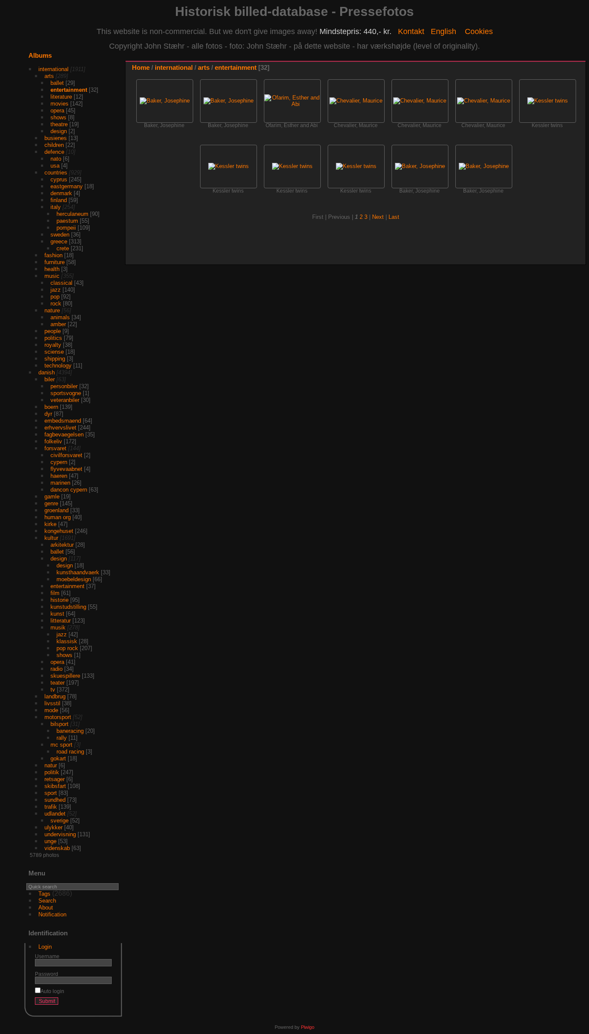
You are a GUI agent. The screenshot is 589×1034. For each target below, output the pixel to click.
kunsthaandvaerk (77, 572)
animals (60, 317)
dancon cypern (68, 489)
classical (61, 283)
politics (53, 338)
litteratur (60, 620)
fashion (53, 255)
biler (49, 379)
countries (55, 172)
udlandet (55, 813)
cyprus (58, 179)
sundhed (55, 800)
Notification (52, 914)
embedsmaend (62, 420)
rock (55, 303)
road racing (70, 751)
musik (58, 627)
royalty (52, 345)
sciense (54, 352)
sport (50, 793)
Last (393, 217)
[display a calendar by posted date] (566, 69)
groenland (56, 510)
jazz (55, 290)
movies (59, 103)
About (45, 907)
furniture (54, 262)
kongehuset (58, 531)
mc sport (61, 744)
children (54, 145)
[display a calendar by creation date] (579, 69)
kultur (51, 538)
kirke (50, 524)
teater (57, 682)
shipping (54, 358)
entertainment (68, 90)
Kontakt (411, 31)
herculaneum (72, 214)
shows (58, 117)
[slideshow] (553, 69)
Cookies (479, 31)
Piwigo (307, 1027)
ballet (57, 83)
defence (54, 152)
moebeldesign (73, 579)
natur (50, 765)
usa (55, 165)
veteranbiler (64, 400)
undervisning (60, 834)
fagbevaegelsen (64, 434)
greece (58, 241)
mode (51, 710)
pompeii (66, 227)
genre (51, 503)
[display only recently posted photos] (113, 62)
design (58, 131)
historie (59, 600)
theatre (59, 124)
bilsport (59, 724)
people (52, 331)
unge (50, 841)
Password (46, 974)
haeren (58, 476)
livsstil (52, 703)
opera (57, 110)
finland (58, 200)
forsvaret (55, 448)
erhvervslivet (60, 427)
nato (55, 159)
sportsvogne (65, 393)
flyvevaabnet (66, 469)
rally (61, 738)
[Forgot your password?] (103, 1003)
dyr (48, 414)
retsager (54, 779)
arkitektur (62, 545)
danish (46, 372)
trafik (50, 807)
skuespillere (65, 676)
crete (62, 248)
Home (141, 67)
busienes (55, 138)
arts (49, 76)
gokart (58, 758)
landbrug (55, 696)
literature (61, 96)
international (53, 69)
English (443, 31)
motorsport (57, 717)
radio (56, 669)
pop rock (67, 648)
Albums (40, 55)
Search (47, 900)
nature (52, 310)
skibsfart (55, 786)
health (52, 269)
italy (55, 207)
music (52, 276)
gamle (52, 496)
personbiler (64, 386)
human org (57, 517)
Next (378, 217)
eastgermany (66, 186)
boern (51, 407)
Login (45, 947)
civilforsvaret (66, 455)
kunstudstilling (68, 607)
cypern (58, 462)
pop (55, 296)
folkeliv (53, 441)
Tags (44, 894)
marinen (60, 483)
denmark (61, 193)
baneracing (70, 731)
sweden (59, 234)
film (55, 593)
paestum (67, 221)
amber (58, 324)
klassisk (66, 641)
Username (47, 956)
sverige (59, 820)
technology (58, 365)
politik (51, 772)
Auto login (52, 991)
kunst (57, 613)
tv (52, 689)
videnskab (57, 848)
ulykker (53, 827)
